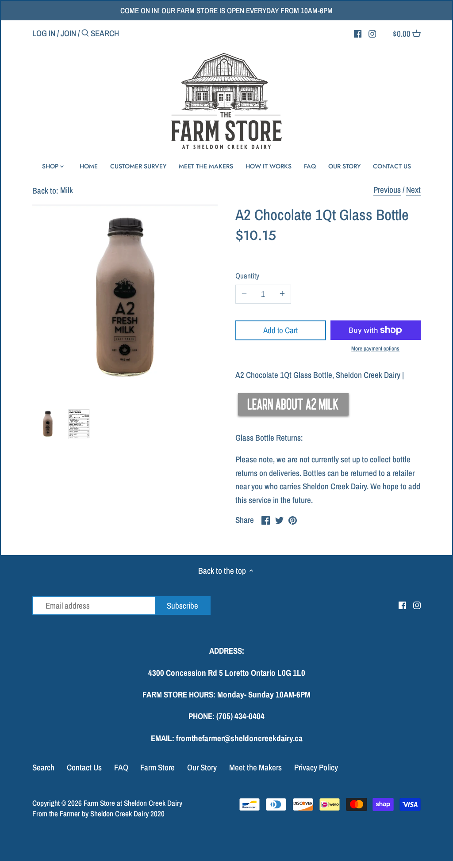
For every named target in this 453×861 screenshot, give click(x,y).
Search (43, 767)
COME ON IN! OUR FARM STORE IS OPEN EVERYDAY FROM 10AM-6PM (226, 10)
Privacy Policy (316, 767)
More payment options (375, 349)
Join (68, 33)
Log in (43, 33)
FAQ (121, 767)
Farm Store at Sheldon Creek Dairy (133, 803)
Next (413, 189)
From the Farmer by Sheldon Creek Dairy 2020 (98, 813)
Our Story (202, 767)
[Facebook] (357, 32)
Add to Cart (280, 330)
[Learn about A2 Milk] (293, 416)
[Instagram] (372, 32)
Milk (66, 190)
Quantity (247, 276)
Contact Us (84, 767)
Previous (387, 189)
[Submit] (85, 34)
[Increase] (282, 294)
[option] (47, 423)
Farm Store (157, 767)
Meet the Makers (255, 767)
